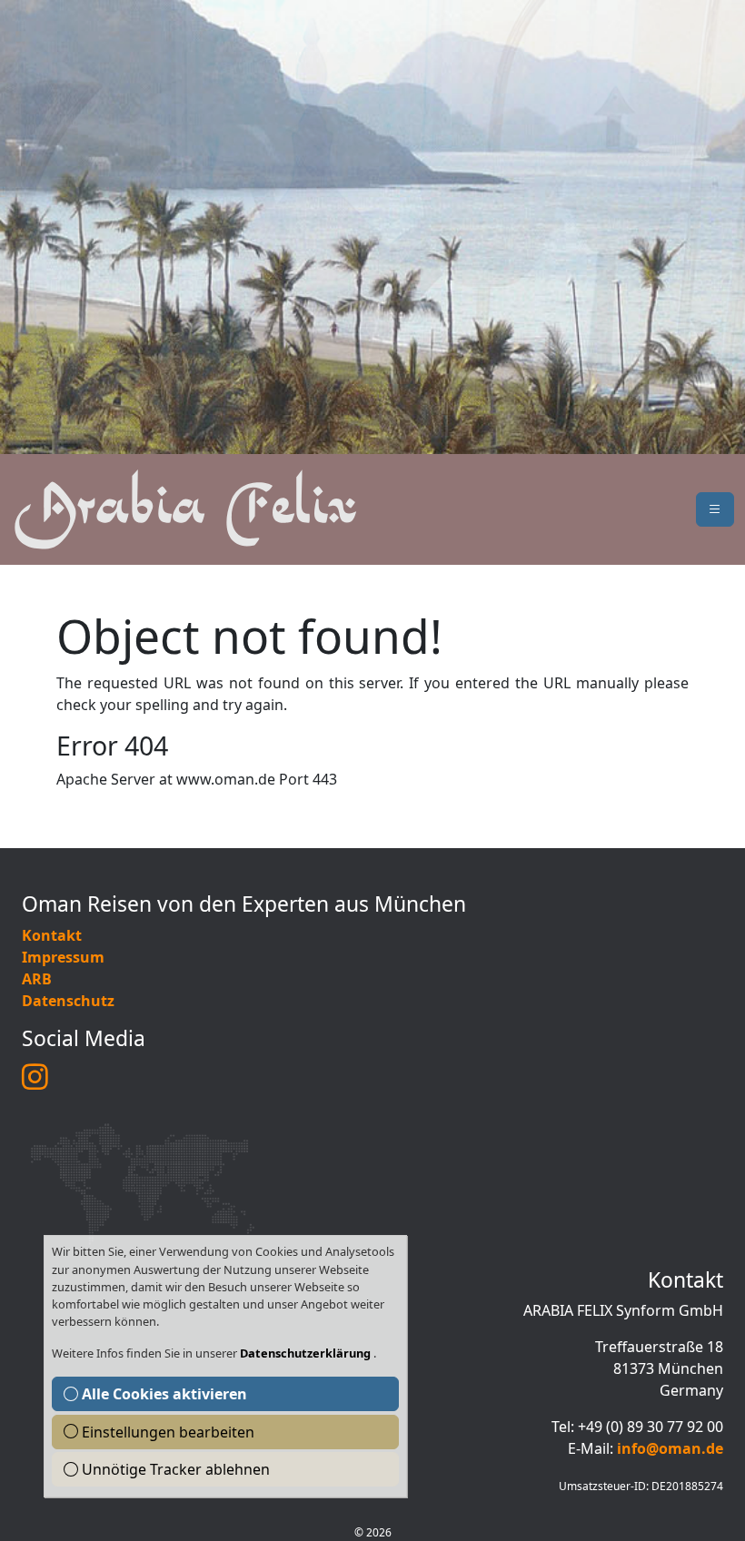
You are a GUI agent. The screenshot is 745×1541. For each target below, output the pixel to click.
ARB (37, 979)
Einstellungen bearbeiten (166, 1432)
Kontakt (52, 935)
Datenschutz (68, 1001)
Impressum (63, 957)
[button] (715, 509)
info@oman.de (670, 1448)
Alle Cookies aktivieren (162, 1394)
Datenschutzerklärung (306, 1353)
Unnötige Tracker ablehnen (174, 1469)
